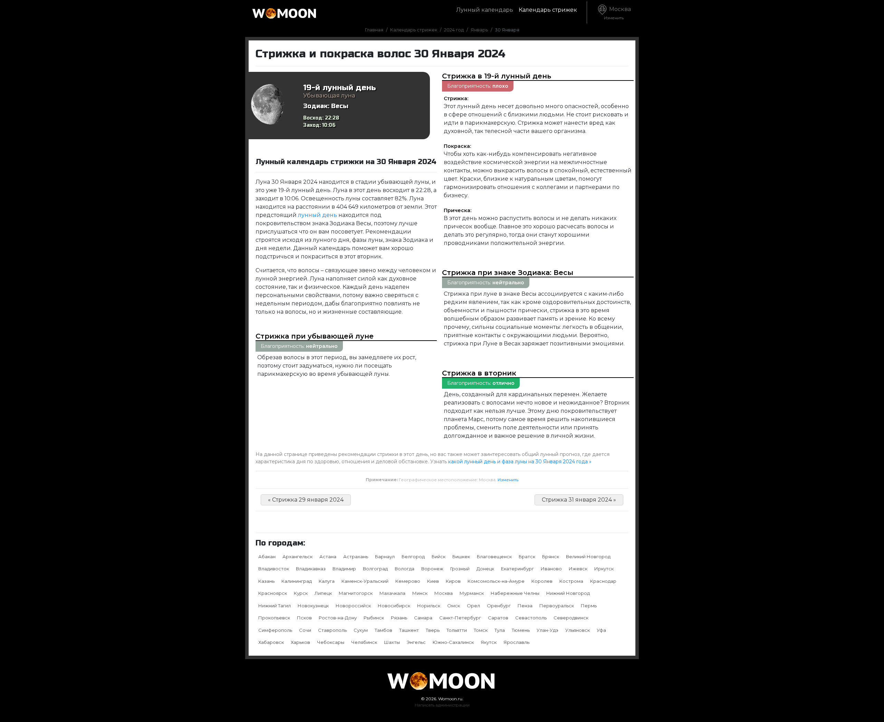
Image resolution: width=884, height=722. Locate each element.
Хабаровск (271, 642)
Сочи (305, 630)
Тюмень (521, 630)
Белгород (413, 556)
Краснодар (603, 581)
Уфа (601, 630)
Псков (304, 617)
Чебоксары (330, 642)
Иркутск (604, 568)
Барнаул (385, 556)
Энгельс (416, 642)
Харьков (300, 642)
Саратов (498, 617)
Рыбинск (374, 617)
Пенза (525, 605)
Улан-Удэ (547, 630)
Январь (479, 29)
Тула (499, 630)
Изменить (508, 479)
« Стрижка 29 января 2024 (306, 499)
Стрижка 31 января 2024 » (579, 499)
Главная (374, 29)
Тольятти (456, 630)
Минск (419, 593)
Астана (327, 556)
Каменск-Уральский (365, 581)
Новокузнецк (313, 605)
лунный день (317, 215)
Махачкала (392, 593)
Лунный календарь (484, 10)
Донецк (485, 568)
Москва (617, 13)
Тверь (433, 630)
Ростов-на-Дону (338, 617)
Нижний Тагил (274, 605)
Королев (541, 581)
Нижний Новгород (568, 593)
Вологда (404, 568)
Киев (433, 581)
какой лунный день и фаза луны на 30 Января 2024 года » (520, 461)
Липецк (323, 593)
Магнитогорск (356, 593)
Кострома (571, 581)
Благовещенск (494, 556)
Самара (423, 617)
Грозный (460, 568)
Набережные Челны (515, 593)
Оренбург (499, 605)
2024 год (454, 29)
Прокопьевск (274, 617)
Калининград (296, 581)
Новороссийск (353, 605)
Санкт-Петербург (460, 617)
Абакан (267, 556)
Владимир (344, 568)
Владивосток (273, 568)
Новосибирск (394, 605)
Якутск (489, 642)
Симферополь (275, 630)
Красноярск (272, 593)
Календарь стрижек (548, 10)
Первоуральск (556, 605)
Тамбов (383, 630)
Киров (453, 581)
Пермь (589, 605)
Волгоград (375, 568)
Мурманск (472, 593)
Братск (527, 556)
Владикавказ (311, 568)
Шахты (392, 642)
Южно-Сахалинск (453, 642)
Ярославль (516, 642)
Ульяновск (577, 630)
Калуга (327, 581)
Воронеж (432, 568)
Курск (301, 593)
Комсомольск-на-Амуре (496, 581)
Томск (481, 630)
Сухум (361, 630)
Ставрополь (332, 630)
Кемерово (407, 581)
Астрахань (355, 556)
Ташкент (409, 630)
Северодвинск (571, 617)
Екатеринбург (517, 568)
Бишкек (461, 556)
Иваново (551, 568)
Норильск (428, 605)
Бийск (438, 556)
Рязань (399, 617)
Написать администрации (442, 704)
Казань (266, 581)
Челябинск (364, 642)
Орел (473, 605)
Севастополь (531, 617)
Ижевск (578, 568)
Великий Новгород (588, 556)
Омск (453, 605)
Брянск (550, 556)
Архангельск (297, 556)
